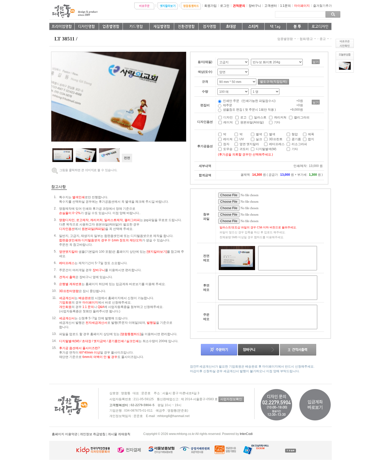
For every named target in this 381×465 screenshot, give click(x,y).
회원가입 (210, 6)
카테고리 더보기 (295, 38)
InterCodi (246, 434)
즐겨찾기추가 (322, 6)
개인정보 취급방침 (92, 434)
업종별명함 (285, 39)
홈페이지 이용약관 (64, 434)
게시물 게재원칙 (119, 434)
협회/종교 (306, 39)
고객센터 (270, 6)
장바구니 (255, 6)
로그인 (224, 6)
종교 (323, 39)
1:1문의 (285, 6)
